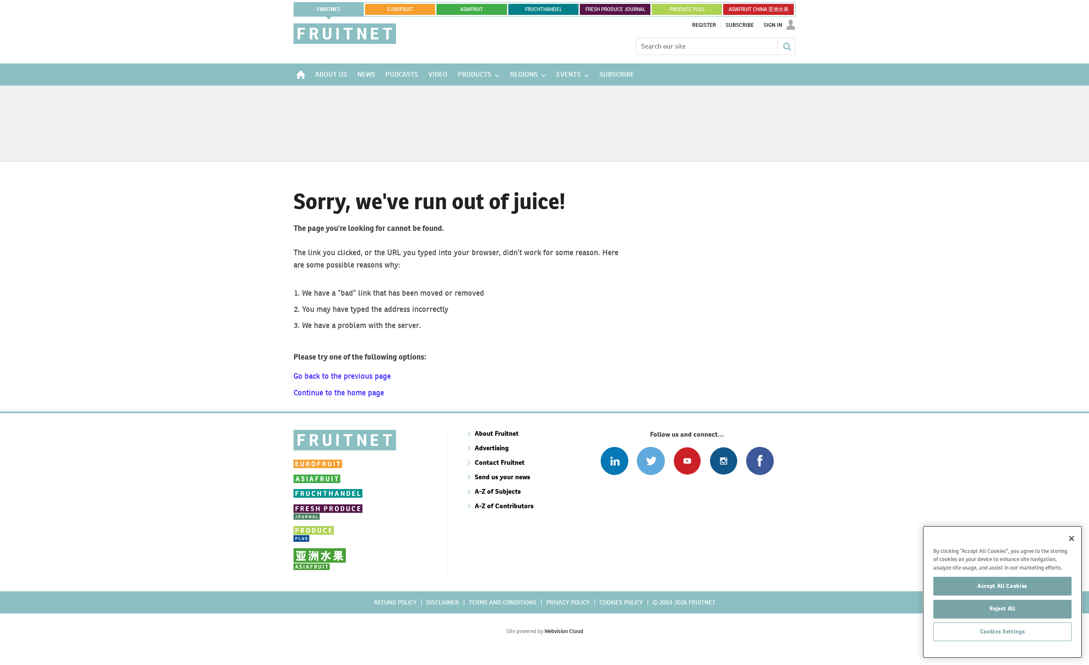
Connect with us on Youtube (687, 461)
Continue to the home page (339, 392)
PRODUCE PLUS (687, 9)
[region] (1002, 592)
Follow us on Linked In (614, 461)
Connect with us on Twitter (650, 461)
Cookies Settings (1002, 631)
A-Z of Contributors (504, 505)
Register (704, 25)
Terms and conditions (502, 602)
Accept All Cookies (1002, 585)
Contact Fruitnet (500, 462)
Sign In (773, 25)
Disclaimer (442, 602)
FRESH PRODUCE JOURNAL (615, 9)
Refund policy (395, 602)
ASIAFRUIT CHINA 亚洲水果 (759, 9)
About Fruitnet (497, 433)
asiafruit (471, 9)
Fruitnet (328, 9)
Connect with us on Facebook (760, 461)
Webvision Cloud (563, 631)
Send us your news (502, 476)
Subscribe (740, 25)
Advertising (492, 447)
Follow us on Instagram (723, 461)
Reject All (1002, 608)
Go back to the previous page (342, 376)
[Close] (1071, 538)
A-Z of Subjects (498, 491)
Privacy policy (568, 602)
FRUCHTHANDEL (543, 9)
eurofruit (400, 9)
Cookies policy (621, 602)
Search (787, 46)
